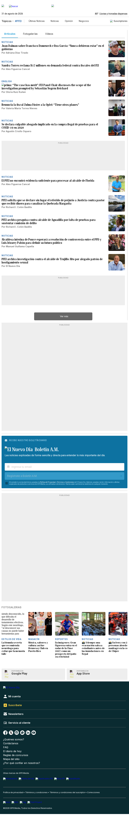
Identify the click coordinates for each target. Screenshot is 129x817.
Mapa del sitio (11, 759)
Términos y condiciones (36, 792)
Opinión (69, 21)
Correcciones (93, 792)
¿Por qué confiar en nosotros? (21, 763)
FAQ (5, 747)
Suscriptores (120, 21)
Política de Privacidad (48, 482)
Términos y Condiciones (65, 482)
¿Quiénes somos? (13, 739)
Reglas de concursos (15, 755)
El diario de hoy (12, 751)
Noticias (55, 21)
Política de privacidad (13, 792)
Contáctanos (10, 743)
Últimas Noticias (37, 21)
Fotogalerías (12, 607)
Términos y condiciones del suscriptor (67, 792)
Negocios (84, 21)
